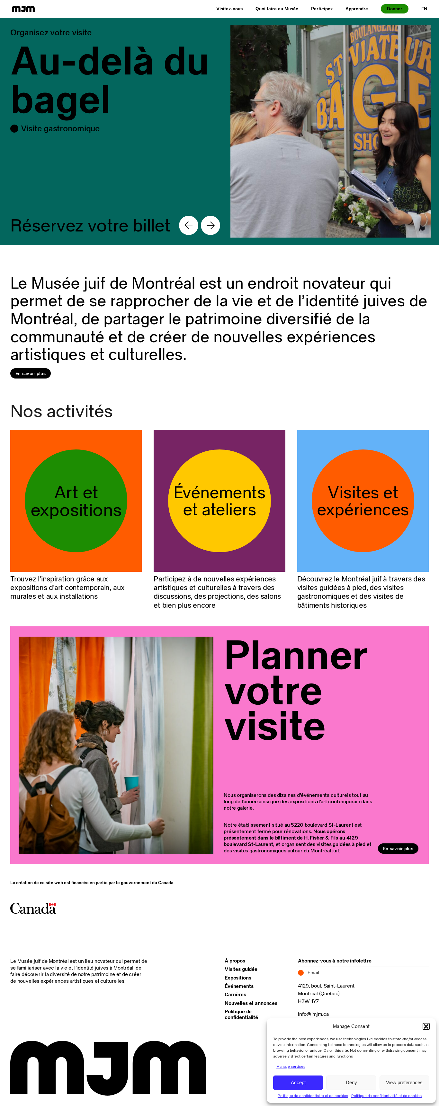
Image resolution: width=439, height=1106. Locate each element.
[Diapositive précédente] (188, 225)
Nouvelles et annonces (251, 1003)
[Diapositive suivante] (210, 225)
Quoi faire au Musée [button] (276, 9)
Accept (298, 1082)
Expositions (238, 977)
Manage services (290, 1066)
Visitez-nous (229, 9)
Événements (239, 986)
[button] (426, 1026)
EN (424, 9)
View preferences (404, 1082)
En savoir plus (30, 373)
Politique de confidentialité (241, 1014)
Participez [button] (322, 9)
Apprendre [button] (356, 9)
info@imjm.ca (313, 1014)
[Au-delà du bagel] (219, 131)
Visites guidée (241, 969)
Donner (394, 9)
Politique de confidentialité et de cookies (313, 1095)
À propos (235, 960)
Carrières (235, 994)
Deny (351, 1082)
